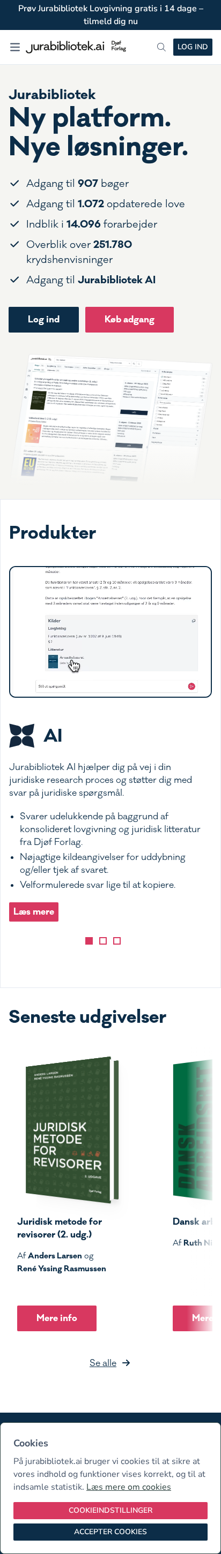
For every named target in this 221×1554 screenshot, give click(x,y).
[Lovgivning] (103, 941)
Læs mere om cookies (128, 1487)
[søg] (161, 47)
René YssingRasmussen (61, 1268)
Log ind (193, 47)
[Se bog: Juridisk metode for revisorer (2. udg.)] (68, 1129)
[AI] (89, 941)
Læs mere (33, 912)
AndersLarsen (55, 1255)
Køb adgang (129, 319)
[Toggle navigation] (15, 47)
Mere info (56, 1318)
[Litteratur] (117, 941)
